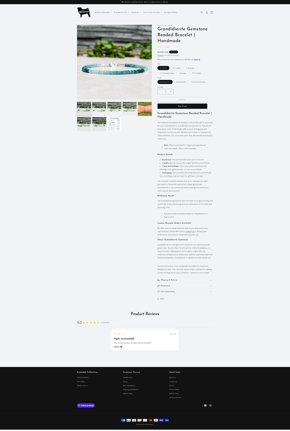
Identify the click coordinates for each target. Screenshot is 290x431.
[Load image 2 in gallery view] (99, 109)
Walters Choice (82, 386)
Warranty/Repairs (129, 386)
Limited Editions (82, 377)
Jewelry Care (127, 377)
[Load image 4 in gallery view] (130, 109)
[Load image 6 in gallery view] (84, 124)
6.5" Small (178, 68)
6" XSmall (164, 68)
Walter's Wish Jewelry (147, 424)
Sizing (125, 382)
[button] (103, 12)
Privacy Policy (174, 389)
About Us (172, 377)
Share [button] (162, 299)
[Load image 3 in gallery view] (114, 109)
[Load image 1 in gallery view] (84, 109)
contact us (190, 231)
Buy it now (182, 106)
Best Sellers (81, 382)
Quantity (160, 87)
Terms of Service (175, 397)
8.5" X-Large (197, 73)
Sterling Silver (166, 82)
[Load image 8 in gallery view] (114, 124)
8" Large (184, 73)
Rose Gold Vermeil (199, 82)
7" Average (191, 68)
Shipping (160, 55)
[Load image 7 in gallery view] (99, 124)
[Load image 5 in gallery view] (145, 109)
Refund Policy (174, 393)
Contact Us (173, 382)
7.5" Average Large (168, 73)
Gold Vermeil (182, 82)
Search (171, 386)
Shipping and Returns (130, 389)
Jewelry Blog (127, 393)
